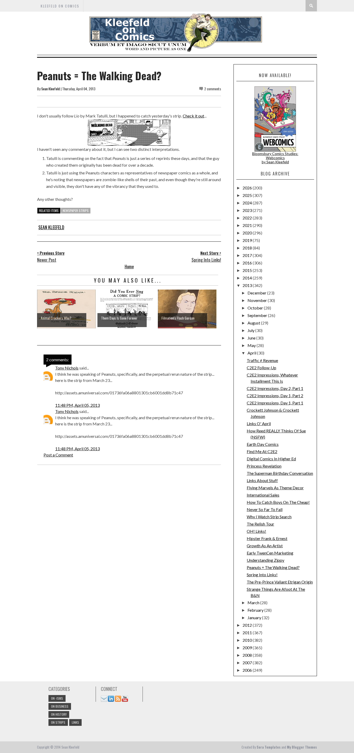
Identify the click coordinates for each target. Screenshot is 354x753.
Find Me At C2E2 (262, 451)
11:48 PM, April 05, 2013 (77, 405)
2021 (248, 225)
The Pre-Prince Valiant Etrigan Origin (280, 581)
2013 (248, 285)
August (254, 322)
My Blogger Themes (302, 747)
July (251, 330)
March (253, 602)
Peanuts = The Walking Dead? (273, 567)
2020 (248, 232)
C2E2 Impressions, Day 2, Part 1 (275, 388)
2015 (248, 270)
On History (59, 714)
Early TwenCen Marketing (270, 552)
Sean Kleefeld (50, 88)
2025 (248, 195)
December (257, 292)
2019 (248, 240)
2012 (248, 625)
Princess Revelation (264, 465)
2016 (248, 262)
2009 (248, 647)
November (257, 300)
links (75, 722)
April (252, 352)
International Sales (263, 494)
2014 (248, 277)
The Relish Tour (260, 523)
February (255, 610)
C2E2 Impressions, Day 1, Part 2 (275, 395)
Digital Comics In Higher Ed (271, 458)
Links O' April (259, 423)
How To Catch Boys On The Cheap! (278, 502)
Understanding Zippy (265, 560)
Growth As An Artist (265, 545)
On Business (59, 706)
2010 (248, 640)
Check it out (193, 115)
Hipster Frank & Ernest (267, 538)
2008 (248, 655)
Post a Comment (58, 454)
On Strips (58, 722)
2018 (248, 247)
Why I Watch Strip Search (269, 516)
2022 (248, 217)
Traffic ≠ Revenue (262, 360)
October (255, 307)
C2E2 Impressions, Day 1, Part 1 (275, 402)
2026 (248, 187)
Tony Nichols (67, 367)
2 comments (212, 88)
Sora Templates (269, 747)
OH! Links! (256, 531)
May (252, 345)
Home (129, 266)
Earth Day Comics (263, 444)
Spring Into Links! (262, 574)
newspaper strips (76, 210)
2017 (248, 255)
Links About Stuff (262, 480)
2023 (248, 210)
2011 (248, 632)
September (257, 315)
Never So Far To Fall (264, 509)
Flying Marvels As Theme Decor (275, 487)
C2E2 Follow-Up (261, 367)
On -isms (57, 698)
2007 (248, 662)
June (251, 337)
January (254, 617)
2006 (248, 670)
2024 (248, 202)
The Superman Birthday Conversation (280, 473)
